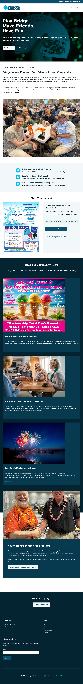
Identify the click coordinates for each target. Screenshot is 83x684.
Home (45, 625)
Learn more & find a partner (56, 229)
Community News (48, 631)
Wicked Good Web (57, 676)
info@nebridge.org (66, 2)
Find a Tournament (41, 604)
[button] (72, 7)
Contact (46, 632)
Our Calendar (9, 48)
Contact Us (76, 2)
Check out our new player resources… (23, 567)
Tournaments (47, 627)
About (45, 629)
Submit (6, 658)
